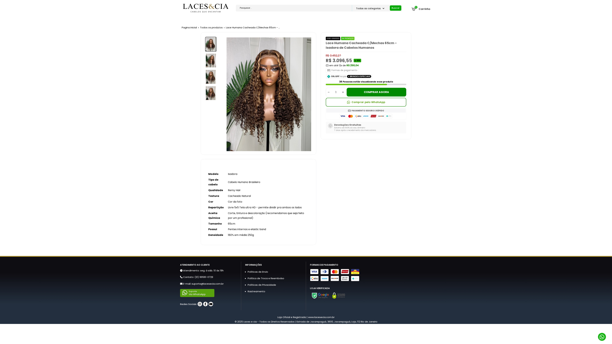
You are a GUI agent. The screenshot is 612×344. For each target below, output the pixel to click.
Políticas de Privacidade (262, 285)
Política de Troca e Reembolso (266, 278)
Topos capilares (252, 19)
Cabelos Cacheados (331, 19)
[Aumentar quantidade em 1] (343, 92)
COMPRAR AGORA (376, 92)
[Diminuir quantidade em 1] (328, 92)
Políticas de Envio (258, 271)
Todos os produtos (211, 27)
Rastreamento (256, 291)
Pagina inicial (189, 27)
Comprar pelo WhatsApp (368, 102)
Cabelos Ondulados (301, 19)
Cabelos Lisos (275, 19)
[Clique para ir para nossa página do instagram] (200, 304)
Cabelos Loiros (357, 19)
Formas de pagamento (344, 70)
